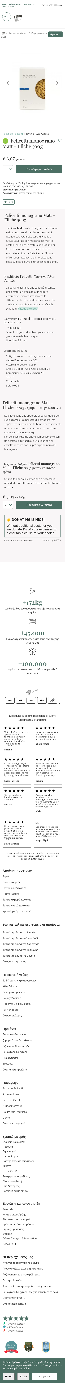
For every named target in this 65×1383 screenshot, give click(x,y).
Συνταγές (8, 1209)
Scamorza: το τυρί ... (14, 1298)
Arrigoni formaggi (13, 1106)
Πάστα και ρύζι (11, 882)
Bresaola (8, 1063)
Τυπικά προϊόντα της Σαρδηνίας (21, 944)
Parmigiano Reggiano (15, 1052)
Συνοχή (7, 1166)
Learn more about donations (18, 540)
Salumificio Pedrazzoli (15, 1112)
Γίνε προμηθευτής (13, 1181)
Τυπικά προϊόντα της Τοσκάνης (20, 950)
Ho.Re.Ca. (9, 1171)
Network (8, 1244)
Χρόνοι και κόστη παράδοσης (19, 1224)
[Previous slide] (8, 83)
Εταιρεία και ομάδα (14, 1142)
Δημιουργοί (9, 1151)
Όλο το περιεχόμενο (14, 1304)
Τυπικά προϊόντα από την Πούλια (22, 938)
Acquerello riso (11, 1094)
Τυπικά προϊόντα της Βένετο (19, 956)
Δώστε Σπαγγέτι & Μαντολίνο (20, 1238)
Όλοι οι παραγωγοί (13, 1123)
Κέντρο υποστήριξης (14, 1214)
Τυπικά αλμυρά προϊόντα (17, 899)
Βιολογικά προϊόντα (14, 992)
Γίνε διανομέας (11, 1186)
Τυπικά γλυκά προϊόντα (16, 905)
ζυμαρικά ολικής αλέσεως (17, 1040)
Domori (7, 1117)
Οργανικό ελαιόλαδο (14, 888)
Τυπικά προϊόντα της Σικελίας (19, 932)
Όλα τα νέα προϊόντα (15, 1069)
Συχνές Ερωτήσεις (13, 1229)
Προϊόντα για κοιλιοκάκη (17, 1004)
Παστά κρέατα (11, 894)
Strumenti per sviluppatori (18, 1219)
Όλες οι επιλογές (12, 1015)
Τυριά (6, 876)
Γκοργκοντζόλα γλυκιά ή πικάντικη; (23, 1268)
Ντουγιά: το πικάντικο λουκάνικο (21, 1263)
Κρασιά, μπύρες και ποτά (17, 911)
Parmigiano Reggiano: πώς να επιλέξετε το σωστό (31, 1292)
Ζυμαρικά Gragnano (14, 1034)
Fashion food (10, 1010)
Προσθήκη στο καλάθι (39, 169)
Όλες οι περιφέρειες (14, 961)
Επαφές (7, 1234)
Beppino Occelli (12, 1100)
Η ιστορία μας (10, 1156)
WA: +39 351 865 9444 (52, 5)
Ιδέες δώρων (10, 986)
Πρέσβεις (8, 1146)
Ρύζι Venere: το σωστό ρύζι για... (21, 1274)
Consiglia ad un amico (15, 1191)
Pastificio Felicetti (13, 134)
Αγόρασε (55, 34)
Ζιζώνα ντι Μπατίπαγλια (16, 1046)
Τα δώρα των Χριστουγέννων (20, 980)
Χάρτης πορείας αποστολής (18, 1161)
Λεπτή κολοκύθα (12, 1280)
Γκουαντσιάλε (10, 1058)
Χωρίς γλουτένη (12, 998)
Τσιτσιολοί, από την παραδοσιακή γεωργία (27, 1286)
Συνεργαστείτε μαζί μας (16, 1176)
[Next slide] (57, 83)
